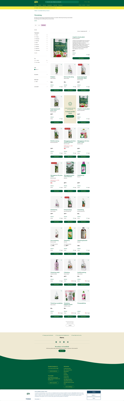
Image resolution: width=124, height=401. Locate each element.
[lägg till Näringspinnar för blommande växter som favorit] (88, 129)
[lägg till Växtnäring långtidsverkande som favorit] (75, 291)
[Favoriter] (85, 2)
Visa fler (35, 52)
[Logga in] (87, 2)
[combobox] (63, 2)
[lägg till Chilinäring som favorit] (75, 260)
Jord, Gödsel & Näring (42, 10)
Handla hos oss (66, 377)
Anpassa (93, 395)
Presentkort (66, 374)
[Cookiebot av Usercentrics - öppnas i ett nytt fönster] (28, 399)
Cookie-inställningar (68, 386)
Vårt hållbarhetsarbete (68, 379)
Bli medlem (62, 350)
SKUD (65, 383)
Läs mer (35, 20)
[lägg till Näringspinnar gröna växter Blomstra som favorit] (75, 163)
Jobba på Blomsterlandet (68, 380)
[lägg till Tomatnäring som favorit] (88, 197)
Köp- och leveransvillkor (68, 369)
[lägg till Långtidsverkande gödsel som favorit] (69, 39)
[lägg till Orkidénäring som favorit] (88, 163)
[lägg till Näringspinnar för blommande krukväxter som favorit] (75, 129)
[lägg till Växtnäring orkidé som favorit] (61, 260)
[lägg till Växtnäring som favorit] (75, 228)
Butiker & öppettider (53, 382)
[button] (40, 74)
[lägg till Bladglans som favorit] (61, 65)
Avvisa (94, 398)
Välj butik (88, 5)
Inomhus (47, 10)
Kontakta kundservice (53, 371)
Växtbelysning (70, 116)
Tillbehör (35, 10)
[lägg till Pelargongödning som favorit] (88, 291)
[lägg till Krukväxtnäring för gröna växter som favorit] (61, 97)
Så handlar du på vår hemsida (69, 382)
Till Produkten (58, 90)
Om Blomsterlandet (67, 368)
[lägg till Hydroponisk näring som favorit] (75, 65)
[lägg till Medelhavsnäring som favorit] (61, 129)
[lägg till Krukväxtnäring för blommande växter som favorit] (88, 65)
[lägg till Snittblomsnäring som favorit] (88, 260)
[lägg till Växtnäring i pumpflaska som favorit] (61, 291)
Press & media (66, 376)
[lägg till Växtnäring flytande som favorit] (88, 228)
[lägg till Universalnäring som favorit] (61, 228)
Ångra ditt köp (66, 371)
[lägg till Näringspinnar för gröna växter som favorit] (61, 163)
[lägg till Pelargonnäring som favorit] (75, 197)
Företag (80, 5)
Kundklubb (83, 5)
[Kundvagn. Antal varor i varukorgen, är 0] (89, 2)
